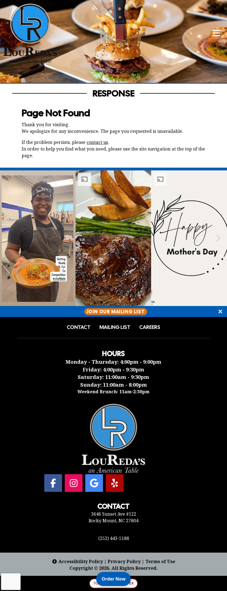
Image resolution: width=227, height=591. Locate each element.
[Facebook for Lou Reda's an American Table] (53, 483)
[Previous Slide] (9, 238)
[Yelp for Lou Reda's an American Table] (114, 483)
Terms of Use (160, 561)
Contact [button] (79, 327)
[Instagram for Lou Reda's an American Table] (73, 483)
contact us (97, 142)
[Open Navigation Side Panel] (214, 33)
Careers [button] (149, 327)
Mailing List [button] (114, 327)
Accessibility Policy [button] (80, 561)
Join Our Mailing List (116, 311)
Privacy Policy (124, 561)
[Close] (220, 311)
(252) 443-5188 (113, 538)
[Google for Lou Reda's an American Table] (94, 483)
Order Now (116, 579)
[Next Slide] (218, 238)
